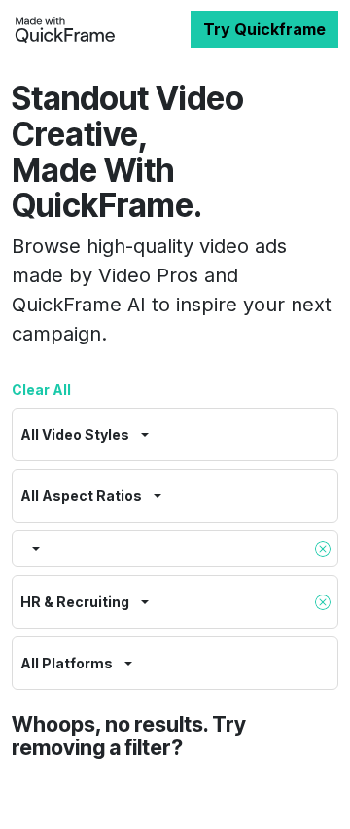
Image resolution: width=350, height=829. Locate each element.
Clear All (41, 389)
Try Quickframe (264, 29)
